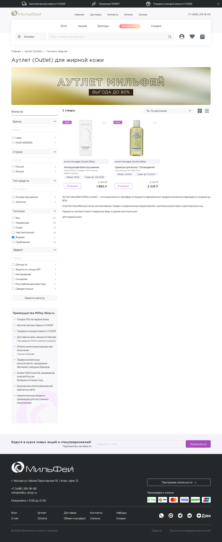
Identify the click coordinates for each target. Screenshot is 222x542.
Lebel (18, 137)
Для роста (21, 264)
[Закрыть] (218, 4)
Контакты (112, 14)
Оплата (128, 14)
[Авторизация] (182, 36)
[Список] (207, 111)
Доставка (95, 14)
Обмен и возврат (75, 518)
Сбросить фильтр (35, 298)
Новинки (79, 14)
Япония (20, 171)
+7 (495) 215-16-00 (199, 14)
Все (18, 218)
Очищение (21, 279)
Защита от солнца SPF (28, 269)
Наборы (121, 512)
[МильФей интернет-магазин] (26, 13)
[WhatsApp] (161, 515)
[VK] (189, 515)
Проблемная (23, 242)
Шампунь (21, 201)
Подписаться (198, 444)
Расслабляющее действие (31, 284)
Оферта (157, 530)
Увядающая (22, 222)
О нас (15, 518)
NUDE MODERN (24, 142)
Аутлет (42, 512)
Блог (14, 512)
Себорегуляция (24, 288)
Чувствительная (25, 232)
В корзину (72, 186)
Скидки (121, 518)
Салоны (143, 14)
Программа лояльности (177, 482)
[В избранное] (104, 123)
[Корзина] (202, 36)
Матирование (23, 274)
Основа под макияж (27, 197)
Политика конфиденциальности (190, 530)
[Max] (170, 515)
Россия (20, 166)
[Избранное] (192, 36)
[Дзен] (203, 515)
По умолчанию (158, 110)
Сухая (19, 227)
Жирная (20, 237)
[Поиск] (170, 36)
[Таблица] (199, 111)
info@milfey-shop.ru (24, 492)
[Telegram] (180, 515)
